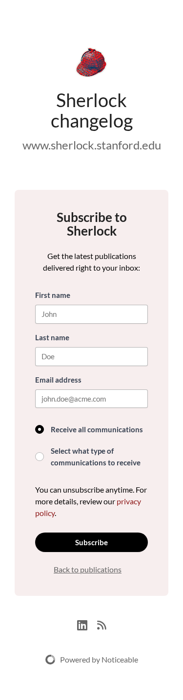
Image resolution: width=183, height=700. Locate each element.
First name (52, 295)
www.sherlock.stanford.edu (91, 145)
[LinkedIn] (87, 623)
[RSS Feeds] (101, 623)
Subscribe (91, 542)
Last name (52, 337)
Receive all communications (97, 429)
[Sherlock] (91, 64)
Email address (58, 379)
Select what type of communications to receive (96, 456)
